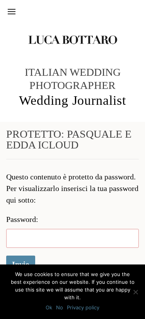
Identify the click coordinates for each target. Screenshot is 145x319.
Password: (22, 219)
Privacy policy (83, 307)
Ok (49, 307)
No (59, 307)
